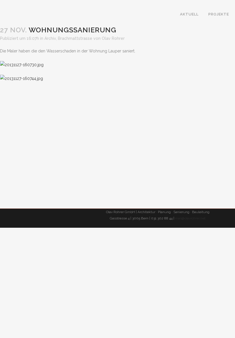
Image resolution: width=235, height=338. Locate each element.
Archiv (50, 38)
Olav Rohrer (113, 38)
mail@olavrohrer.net (190, 218)
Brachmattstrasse (75, 38)
